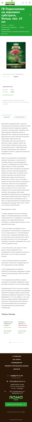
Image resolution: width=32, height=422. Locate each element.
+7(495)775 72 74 (16, 376)
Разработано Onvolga (16, 419)
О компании (17, 356)
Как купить (17, 359)
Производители (16, 362)
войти (14, 74)
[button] (10, 342)
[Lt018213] (16, 55)
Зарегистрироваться (7, 74)
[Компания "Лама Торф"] (16, 398)
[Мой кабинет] (29, 3)
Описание (7, 117)
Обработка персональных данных (17, 366)
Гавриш (16, 76)
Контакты (16, 369)
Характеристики (20, 117)
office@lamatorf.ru (17, 381)
